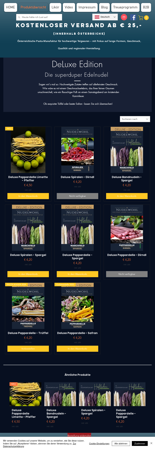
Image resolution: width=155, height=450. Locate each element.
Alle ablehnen (120, 443)
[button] (144, 17)
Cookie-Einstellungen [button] (99, 443)
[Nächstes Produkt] (150, 394)
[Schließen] (151, 443)
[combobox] (135, 119)
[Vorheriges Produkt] (5, 394)
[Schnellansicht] (77, 150)
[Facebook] (133, 17)
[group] (77, 406)
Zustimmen (139, 443)
